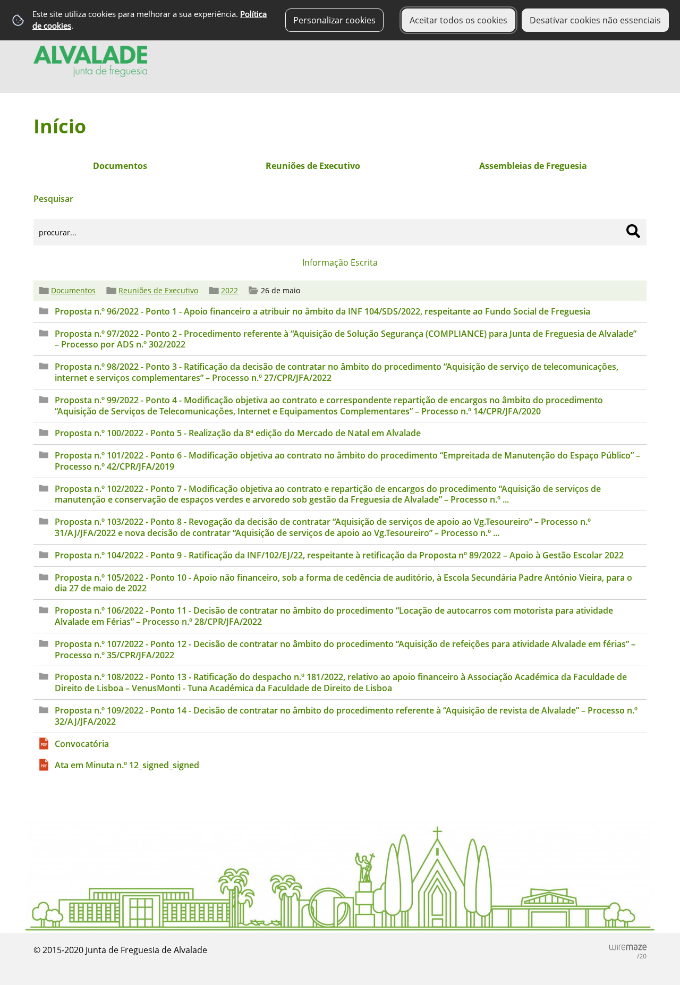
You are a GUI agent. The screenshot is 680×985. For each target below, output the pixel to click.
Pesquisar (53, 199)
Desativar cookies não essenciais (595, 20)
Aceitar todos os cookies (458, 20)
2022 (229, 290)
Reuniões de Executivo (158, 290)
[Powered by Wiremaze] (628, 951)
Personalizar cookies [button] (334, 20)
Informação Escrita (340, 262)
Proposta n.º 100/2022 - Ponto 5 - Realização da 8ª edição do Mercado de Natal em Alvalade (238, 433)
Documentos (73, 290)
